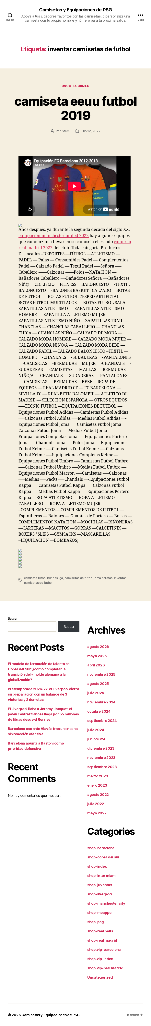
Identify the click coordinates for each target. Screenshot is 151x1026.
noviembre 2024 (101, 702)
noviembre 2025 (101, 674)
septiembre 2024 (102, 721)
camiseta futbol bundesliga (43, 578)
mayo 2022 (97, 813)
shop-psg (95, 922)
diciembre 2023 (100, 748)
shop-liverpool (99, 894)
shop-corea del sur (103, 857)
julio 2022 (95, 804)
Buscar (12, 618)
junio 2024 (96, 739)
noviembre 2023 (101, 758)
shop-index (97, 866)
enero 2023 (97, 785)
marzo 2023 (97, 776)
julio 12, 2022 (90, 131)
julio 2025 (95, 693)
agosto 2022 (98, 795)
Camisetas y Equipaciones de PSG (75, 9)
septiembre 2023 (102, 767)
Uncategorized (75, 86)
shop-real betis (100, 931)
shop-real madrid (102, 940)
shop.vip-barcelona (104, 950)
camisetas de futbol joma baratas (88, 578)
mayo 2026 (97, 656)
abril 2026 (96, 665)
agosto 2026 (98, 647)
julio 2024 (95, 730)
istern (66, 131)
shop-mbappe (99, 913)
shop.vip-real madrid (105, 968)
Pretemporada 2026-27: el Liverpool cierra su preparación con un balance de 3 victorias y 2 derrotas (43, 694)
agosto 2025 (98, 684)
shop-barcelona (100, 848)
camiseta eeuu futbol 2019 (75, 108)
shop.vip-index (100, 959)
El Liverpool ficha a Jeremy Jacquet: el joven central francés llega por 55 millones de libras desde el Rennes (43, 714)
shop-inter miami (102, 876)
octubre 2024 (98, 711)
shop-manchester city (106, 903)
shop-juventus (99, 885)
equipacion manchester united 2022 (53, 235)
